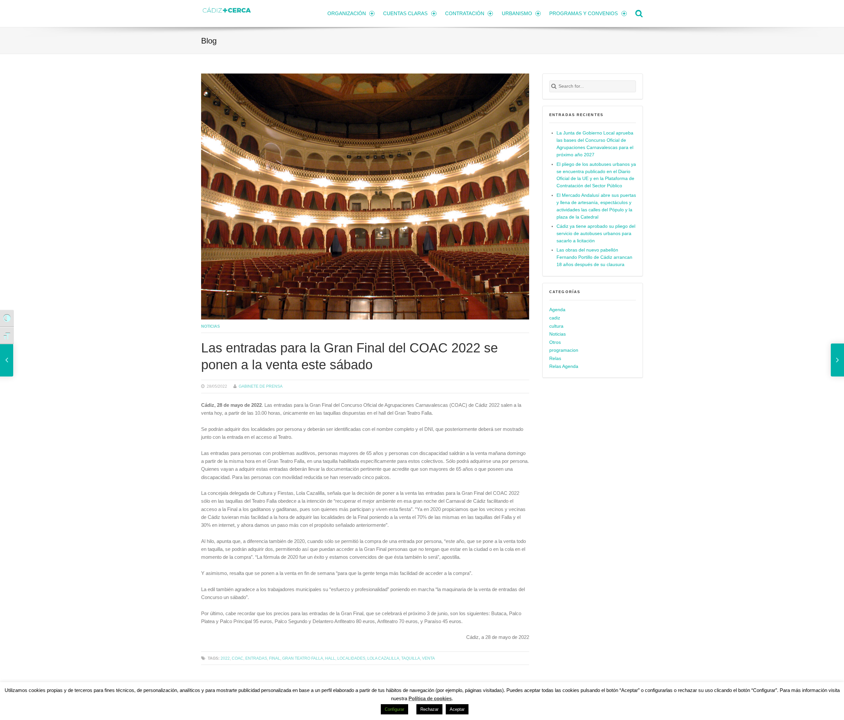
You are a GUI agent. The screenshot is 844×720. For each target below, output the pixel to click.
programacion (563, 350)
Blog (209, 40)
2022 (225, 658)
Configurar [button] (394, 709)
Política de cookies (430, 698)
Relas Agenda (563, 366)
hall (330, 658)
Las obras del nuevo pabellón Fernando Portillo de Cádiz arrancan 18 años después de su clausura (594, 257)
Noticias (210, 326)
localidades (351, 658)
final (274, 658)
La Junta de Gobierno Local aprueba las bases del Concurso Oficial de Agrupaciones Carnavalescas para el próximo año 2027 (595, 144)
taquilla (410, 658)
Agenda (557, 309)
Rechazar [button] (429, 709)
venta (428, 658)
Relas (555, 358)
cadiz (554, 317)
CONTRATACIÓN (464, 13)
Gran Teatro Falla (302, 658)
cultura (556, 326)
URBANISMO (517, 13)
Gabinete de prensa (261, 386)
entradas (256, 658)
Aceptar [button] (457, 709)
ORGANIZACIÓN (346, 13)
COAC (237, 658)
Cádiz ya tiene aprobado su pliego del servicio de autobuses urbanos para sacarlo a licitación (596, 233)
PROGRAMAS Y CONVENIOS (583, 13)
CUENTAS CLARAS (405, 13)
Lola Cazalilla (383, 658)
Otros (555, 342)
